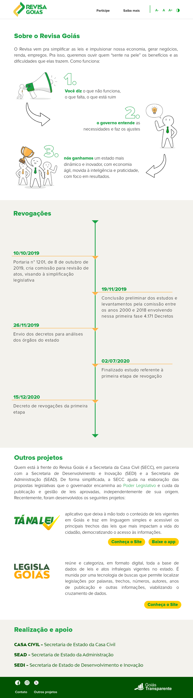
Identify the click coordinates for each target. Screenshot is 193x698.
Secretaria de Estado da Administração (63, 654)
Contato (21, 692)
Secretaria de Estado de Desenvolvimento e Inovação (78, 665)
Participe (103, 10)
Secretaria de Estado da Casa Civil (64, 644)
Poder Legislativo (139, 486)
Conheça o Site (126, 542)
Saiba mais (131, 10)
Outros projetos (45, 692)
